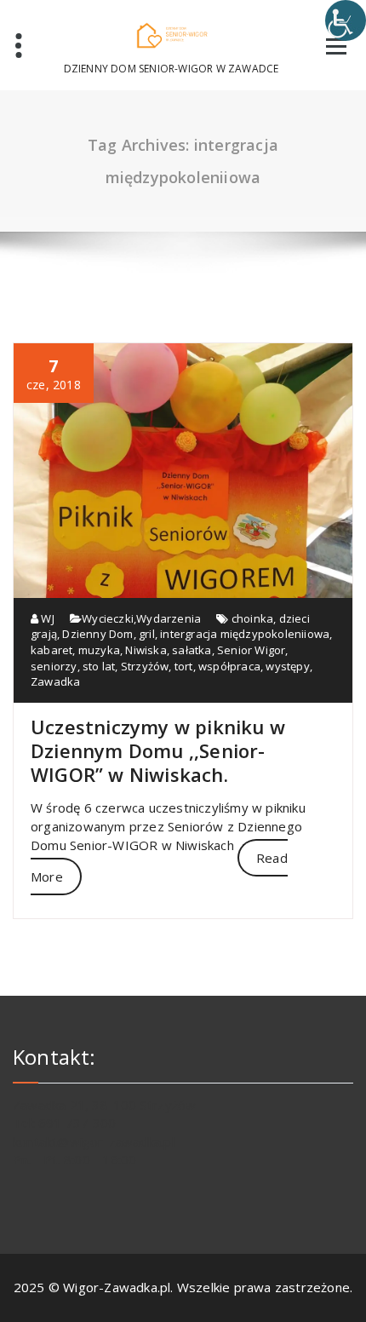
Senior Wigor (251, 650)
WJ (46, 618)
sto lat (99, 666)
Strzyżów (145, 666)
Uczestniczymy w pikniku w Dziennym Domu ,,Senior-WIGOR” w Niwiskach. (158, 750)
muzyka (99, 650)
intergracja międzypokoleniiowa (244, 633)
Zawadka (55, 681)
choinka (252, 618)
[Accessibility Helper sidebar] (345, 20)
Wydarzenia (168, 618)
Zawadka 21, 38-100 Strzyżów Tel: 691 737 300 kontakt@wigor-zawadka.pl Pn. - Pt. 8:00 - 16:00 (104, 1132)
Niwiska (145, 650)
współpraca (229, 666)
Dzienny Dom (97, 633)
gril (147, 633)
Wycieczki (108, 618)
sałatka (191, 650)
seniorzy (54, 666)
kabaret (51, 650)
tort (183, 666)
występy (287, 666)
